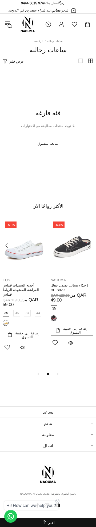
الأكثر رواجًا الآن (48, 206)
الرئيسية (38, 41)
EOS (6, 280)
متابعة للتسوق (48, 144)
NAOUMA (27, 24)
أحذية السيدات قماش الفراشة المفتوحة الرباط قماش (21, 289)
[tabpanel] (24, 292)
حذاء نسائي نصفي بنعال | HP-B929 (69, 287)
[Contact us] (10, 516)
